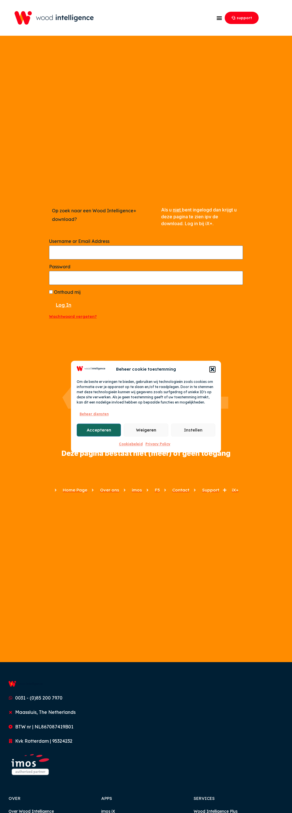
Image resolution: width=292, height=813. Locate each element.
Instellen (193, 430)
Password (59, 266)
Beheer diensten (94, 414)
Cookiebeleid (131, 444)
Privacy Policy (157, 444)
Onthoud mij (67, 292)
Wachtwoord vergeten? (73, 316)
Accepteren (99, 430)
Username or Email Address (79, 241)
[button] (212, 369)
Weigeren (146, 430)
